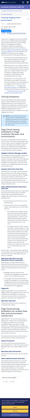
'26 (4, 33)
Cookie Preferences (15, 415)
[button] (15, 14)
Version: (3, 23)
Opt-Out (15, 411)
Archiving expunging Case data (14, 86)
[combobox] (14, 24)
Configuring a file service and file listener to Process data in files (15, 92)
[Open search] (23, 2)
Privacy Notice (7, 402)
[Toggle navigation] (27, 2)
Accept (15, 407)
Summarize (7, 31)
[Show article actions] (27, 18)
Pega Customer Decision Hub (16, 33)
